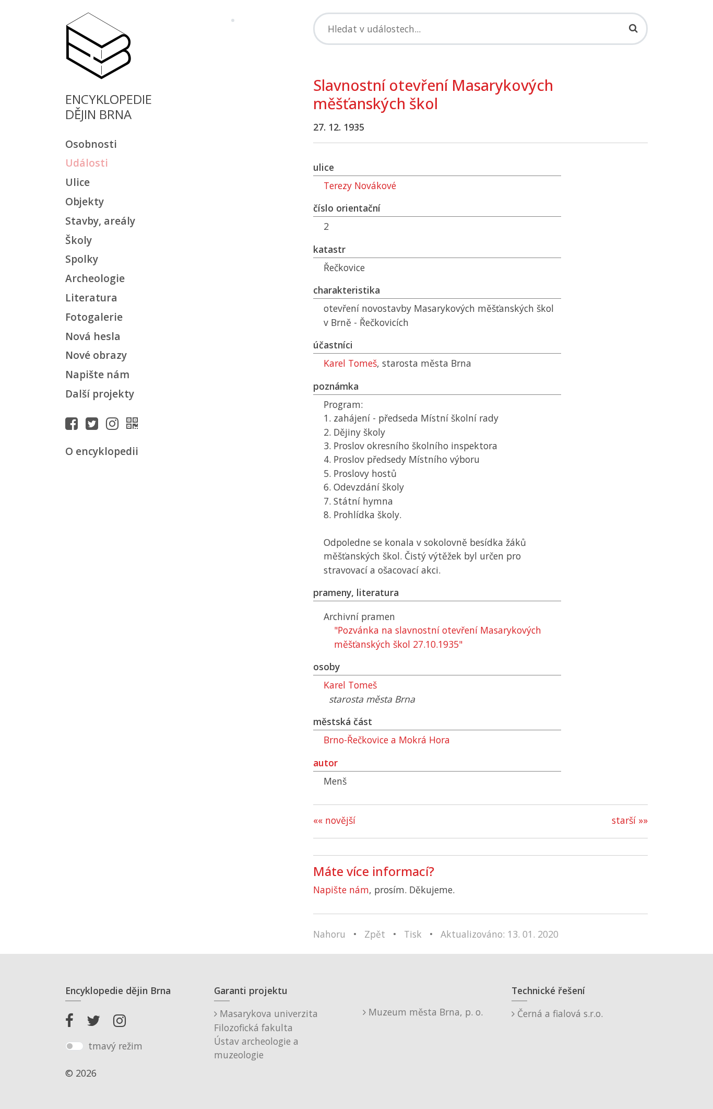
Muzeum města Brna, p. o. (424, 1012)
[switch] (74, 1046)
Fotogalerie (94, 317)
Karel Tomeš (350, 363)
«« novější (334, 820)
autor (325, 762)
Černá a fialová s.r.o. (559, 1013)
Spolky (81, 259)
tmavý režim (115, 1046)
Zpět (374, 934)
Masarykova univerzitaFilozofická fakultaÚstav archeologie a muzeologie (266, 1034)
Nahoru (329, 934)
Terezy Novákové (360, 185)
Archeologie (95, 278)
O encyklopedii (101, 451)
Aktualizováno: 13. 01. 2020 (499, 934)
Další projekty (99, 394)
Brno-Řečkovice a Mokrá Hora (387, 739)
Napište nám (97, 374)
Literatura (91, 297)
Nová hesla (93, 336)
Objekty (84, 201)
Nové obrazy (96, 355)
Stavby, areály (100, 221)
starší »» (630, 820)
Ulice (77, 182)
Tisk (413, 934)
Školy (78, 240)
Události (86, 163)
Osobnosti (91, 144)
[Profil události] (134, 423)
